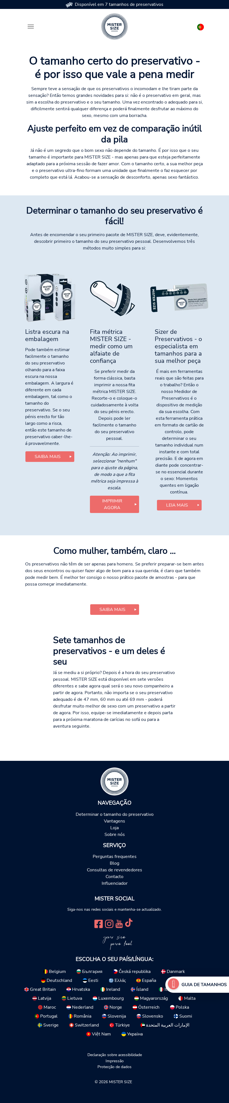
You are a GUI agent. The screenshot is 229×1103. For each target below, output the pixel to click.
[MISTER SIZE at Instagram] (109, 923)
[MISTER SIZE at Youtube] (119, 923)
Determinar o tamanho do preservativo (115, 814)
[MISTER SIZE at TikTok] (128, 923)
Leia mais (177, 505)
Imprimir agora (112, 504)
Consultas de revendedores (114, 870)
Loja (114, 828)
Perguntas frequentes (115, 856)
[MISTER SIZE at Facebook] (98, 923)
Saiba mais (48, 457)
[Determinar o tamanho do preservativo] (173, 985)
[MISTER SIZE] (114, 781)
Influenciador (115, 883)
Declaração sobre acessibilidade (114, 1055)
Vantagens (114, 821)
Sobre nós (114, 834)
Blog (114, 863)
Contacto (114, 877)
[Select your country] (200, 26)
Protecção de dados (114, 1067)
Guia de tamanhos (204, 985)
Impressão (115, 1061)
